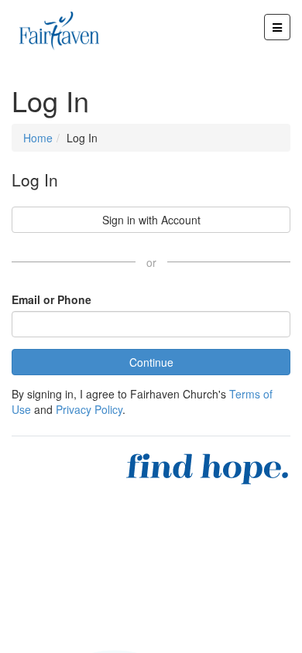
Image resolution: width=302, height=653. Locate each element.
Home (38, 137)
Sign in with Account (151, 219)
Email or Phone (51, 299)
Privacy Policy (89, 409)
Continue (151, 362)
